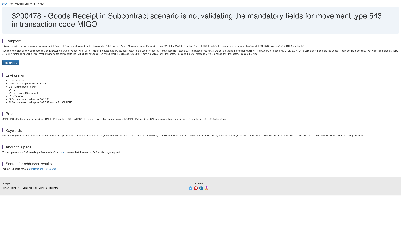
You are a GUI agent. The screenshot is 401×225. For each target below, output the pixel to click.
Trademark (53, 187)
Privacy (6, 187)
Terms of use (16, 187)
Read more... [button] (10, 62)
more (61, 152)
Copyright (43, 187)
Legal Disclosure (30, 187)
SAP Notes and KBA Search (42, 168)
